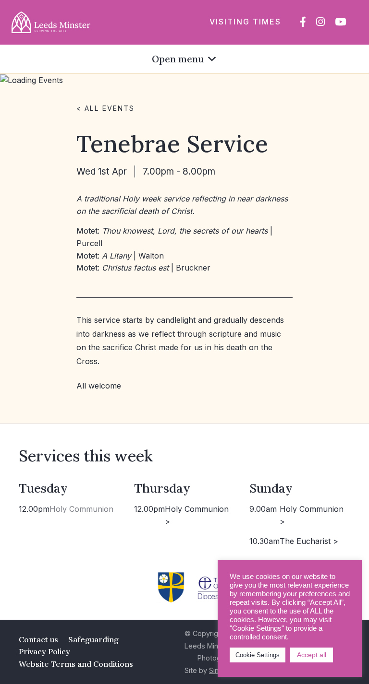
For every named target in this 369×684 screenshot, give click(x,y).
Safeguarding (93, 639)
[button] (178, 59)
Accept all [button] (311, 655)
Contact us (38, 639)
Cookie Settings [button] (257, 655)
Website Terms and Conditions (76, 664)
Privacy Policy (44, 651)
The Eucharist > (309, 541)
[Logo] (51, 21)
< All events (105, 108)
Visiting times (245, 21)
